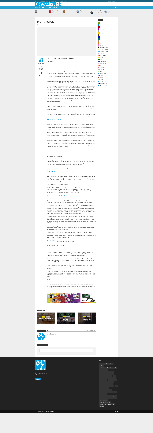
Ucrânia (109, 404)
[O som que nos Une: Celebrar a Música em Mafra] (50, 11)
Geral (44, 316)
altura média (102, 363)
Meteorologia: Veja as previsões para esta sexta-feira (84, 11)
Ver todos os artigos (91, 330)
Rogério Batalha (103, 398)
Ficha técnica (37, 1)
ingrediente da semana (109, 386)
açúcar (101, 369)
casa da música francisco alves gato (107, 371)
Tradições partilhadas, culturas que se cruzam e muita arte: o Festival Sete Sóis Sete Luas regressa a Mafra (98, 12)
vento (113, 404)
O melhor (44, 7)
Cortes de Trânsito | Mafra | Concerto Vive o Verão (42, 11)
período (115, 392)
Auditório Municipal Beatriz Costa (106, 367)
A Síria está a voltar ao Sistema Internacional (66, 318)
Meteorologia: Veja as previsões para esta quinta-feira (112, 11)
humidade (102, 386)
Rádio (108, 398)
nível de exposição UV (104, 392)
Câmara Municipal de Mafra (105, 377)
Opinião (39, 19)
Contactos (57, 1)
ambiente (101, 365)
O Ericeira (38, 379)
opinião (111, 392)
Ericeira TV (37, 7)
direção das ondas (103, 379)
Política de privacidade (50, 1)
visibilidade (102, 406)
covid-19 (110, 375)
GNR (111, 384)
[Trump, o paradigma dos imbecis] (64, 11)
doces (101, 381)
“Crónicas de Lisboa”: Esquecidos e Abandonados (86, 318)
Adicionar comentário (41, 69)
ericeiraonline (41, 63)
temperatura (105, 400)
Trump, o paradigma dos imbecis (70, 11)
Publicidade (42, 1)
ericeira (101, 384)
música (110, 390)
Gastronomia (106, 384)
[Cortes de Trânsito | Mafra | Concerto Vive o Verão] (36, 11)
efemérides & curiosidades (108, 381)
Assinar (61, 1)
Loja (65, 1)
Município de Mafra (103, 390)
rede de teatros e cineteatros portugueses (108, 396)
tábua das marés (103, 404)
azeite (115, 367)
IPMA (116, 386)
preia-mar (101, 394)
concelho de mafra (103, 375)
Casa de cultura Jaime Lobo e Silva (106, 373)
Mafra (101, 388)
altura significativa (109, 363)
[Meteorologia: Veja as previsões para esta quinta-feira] (105, 11)
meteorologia (106, 388)
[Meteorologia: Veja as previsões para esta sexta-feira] (77, 11)
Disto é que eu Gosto (112, 379)
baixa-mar (106, 369)
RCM (106, 394)
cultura (114, 375)
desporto (113, 377)
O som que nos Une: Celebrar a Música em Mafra (55, 11)
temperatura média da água (105, 402)
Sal (111, 398)
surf (100, 400)
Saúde (115, 398)
